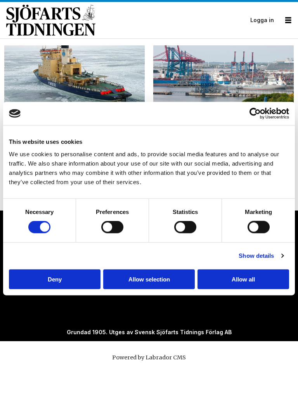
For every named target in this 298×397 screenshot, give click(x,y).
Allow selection (149, 279)
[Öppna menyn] (288, 20)
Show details (256, 255)
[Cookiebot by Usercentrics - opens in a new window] (255, 113)
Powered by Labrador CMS (149, 357)
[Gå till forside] (126, 20)
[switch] (112, 227)
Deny (55, 279)
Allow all (243, 279)
